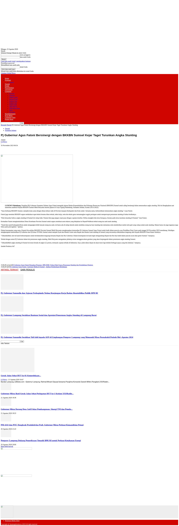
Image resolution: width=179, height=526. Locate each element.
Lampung (11, 82)
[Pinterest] (19, 149)
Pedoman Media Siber (12, 521)
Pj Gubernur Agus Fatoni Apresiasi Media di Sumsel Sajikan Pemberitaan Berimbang (38, 267)
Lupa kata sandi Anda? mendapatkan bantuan (16, 61)
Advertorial (8, 89)
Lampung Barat (13, 104)
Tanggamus (12, 95)
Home (7, 78)
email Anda (23, 67)
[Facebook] (4, 149)
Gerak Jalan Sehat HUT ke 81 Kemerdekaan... (21, 376)
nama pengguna (25, 55)
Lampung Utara (13, 103)
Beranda (3, 125)
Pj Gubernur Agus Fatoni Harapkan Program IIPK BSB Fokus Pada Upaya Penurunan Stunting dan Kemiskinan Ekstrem (52, 265)
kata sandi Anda (25, 57)
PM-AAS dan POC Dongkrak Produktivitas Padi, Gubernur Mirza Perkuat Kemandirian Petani (42, 425)
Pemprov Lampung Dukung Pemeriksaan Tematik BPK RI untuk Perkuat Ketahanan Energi (41, 440)
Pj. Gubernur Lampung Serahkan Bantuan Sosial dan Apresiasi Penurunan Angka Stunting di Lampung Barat (48, 315)
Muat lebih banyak (7, 446)
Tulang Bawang (13, 106)
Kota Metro (9, 116)
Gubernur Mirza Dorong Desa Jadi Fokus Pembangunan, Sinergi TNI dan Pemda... (37, 409)
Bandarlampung (10, 114)
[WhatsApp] (26, 149)
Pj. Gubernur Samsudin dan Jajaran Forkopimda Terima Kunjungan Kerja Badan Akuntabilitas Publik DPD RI (49, 293)
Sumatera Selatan (10, 130)
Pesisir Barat (9, 119)
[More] (34, 148)
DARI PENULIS (28, 270)
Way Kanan (12, 112)
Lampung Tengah (13, 99)
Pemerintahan (9, 88)
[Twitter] (11, 149)
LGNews (4, 142)
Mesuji (11, 110)
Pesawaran (11, 93)
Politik (7, 86)
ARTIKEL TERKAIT (9, 270)
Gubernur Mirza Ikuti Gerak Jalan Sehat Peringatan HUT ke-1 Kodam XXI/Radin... (37, 394)
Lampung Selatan (13, 97)
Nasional (8, 80)
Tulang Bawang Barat (14, 108)
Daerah (7, 84)
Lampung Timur (13, 101)
